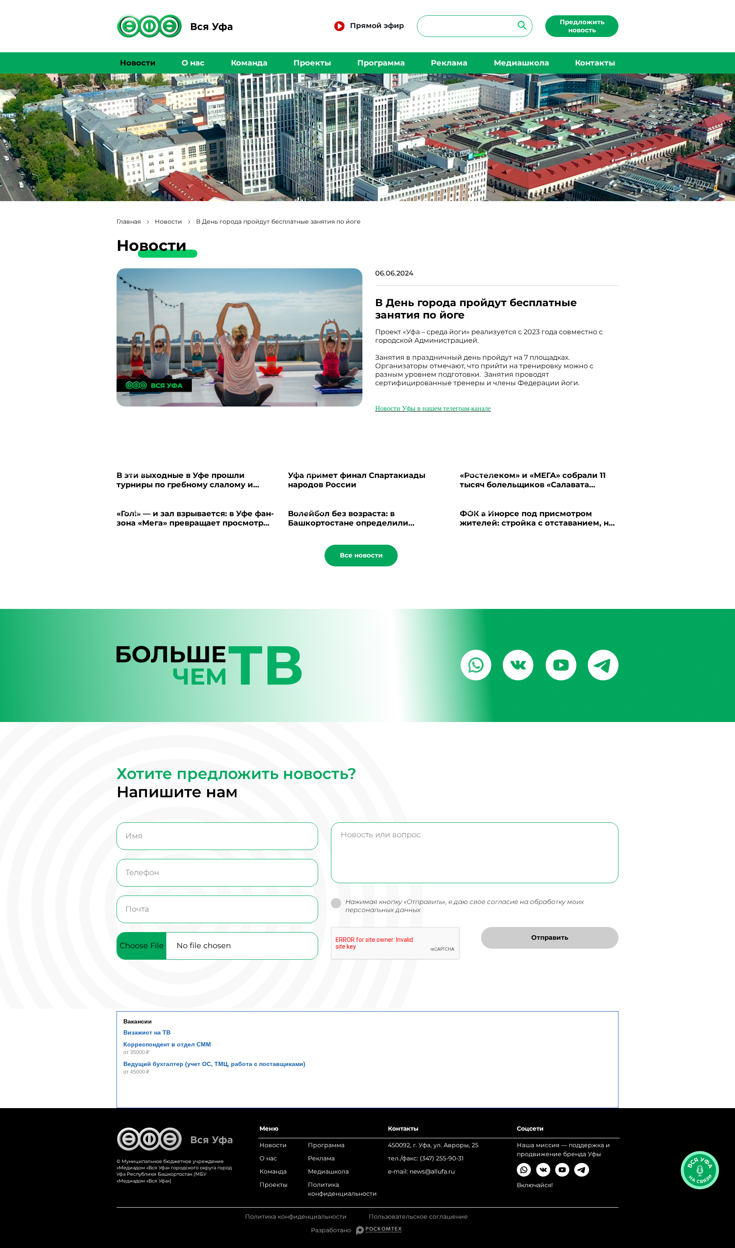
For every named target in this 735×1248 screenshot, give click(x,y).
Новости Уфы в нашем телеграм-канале (433, 408)
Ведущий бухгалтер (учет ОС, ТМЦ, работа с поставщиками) (214, 1063)
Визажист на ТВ (147, 1032)
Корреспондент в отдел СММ (167, 1044)
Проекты (312, 63)
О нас (193, 63)
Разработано (333, 1230)
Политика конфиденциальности (342, 1189)
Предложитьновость (582, 26)
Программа (381, 63)
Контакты (595, 63)
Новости (138, 63)
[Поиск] (519, 24)
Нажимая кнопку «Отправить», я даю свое (464, 906)
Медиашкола (521, 63)
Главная (129, 221)
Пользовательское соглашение (418, 1216)
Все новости (361, 555)
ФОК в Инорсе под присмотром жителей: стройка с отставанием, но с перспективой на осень (537, 523)
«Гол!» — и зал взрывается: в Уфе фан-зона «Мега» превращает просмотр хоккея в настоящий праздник (195, 523)
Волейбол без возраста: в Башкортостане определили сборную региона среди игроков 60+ (365, 523)
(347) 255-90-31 (442, 1158)
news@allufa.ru (432, 1171)
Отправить (549, 937)
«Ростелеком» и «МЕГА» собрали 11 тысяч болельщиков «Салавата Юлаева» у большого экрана (533, 485)
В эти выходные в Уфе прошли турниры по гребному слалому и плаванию (185, 485)
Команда (249, 63)
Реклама (449, 63)
